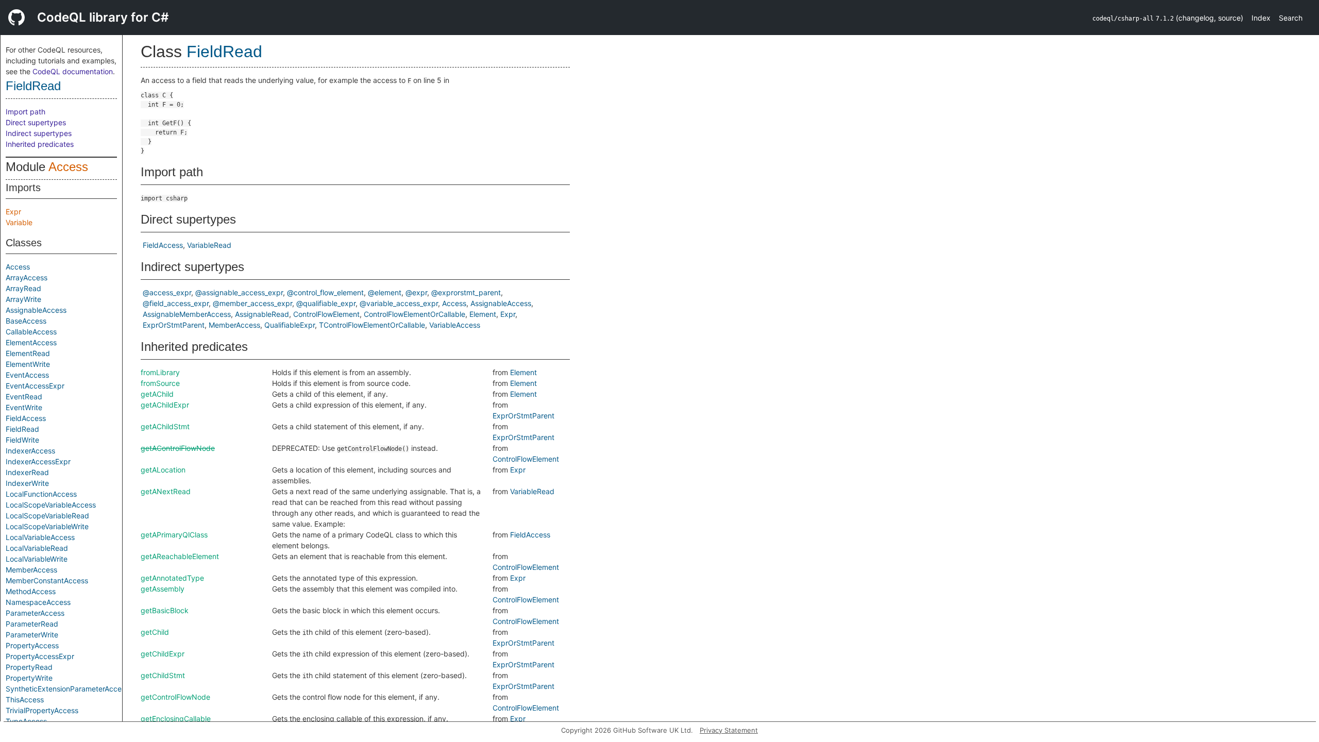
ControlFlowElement (326, 314)
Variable (19, 222)
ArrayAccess (26, 277)
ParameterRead (32, 623)
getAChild (157, 394)
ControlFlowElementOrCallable (414, 314)
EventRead (24, 396)
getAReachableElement (180, 556)
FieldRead (33, 86)
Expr (13, 211)
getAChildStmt (165, 426)
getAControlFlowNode (178, 448)
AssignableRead (262, 314)
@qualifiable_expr (326, 303)
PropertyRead (29, 667)
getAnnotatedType (172, 578)
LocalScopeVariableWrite (47, 526)
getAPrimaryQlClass (174, 534)
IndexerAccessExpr (38, 461)
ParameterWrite (32, 634)
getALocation (163, 469)
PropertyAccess (32, 645)
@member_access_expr (252, 303)
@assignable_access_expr (239, 292)
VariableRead (209, 245)
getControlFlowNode (175, 697)
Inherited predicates (40, 144)
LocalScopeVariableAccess (51, 504)
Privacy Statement (729, 730)
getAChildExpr (165, 404)
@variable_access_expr (399, 303)
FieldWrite (22, 439)
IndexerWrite (27, 483)
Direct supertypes (36, 122)
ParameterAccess (35, 613)
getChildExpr (162, 653)
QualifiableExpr (289, 325)
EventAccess (27, 374)
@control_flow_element (325, 292)
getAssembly (162, 588)
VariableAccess (454, 325)
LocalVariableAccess (40, 537)
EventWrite (24, 407)
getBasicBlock (165, 610)
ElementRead (28, 353)
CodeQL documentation (72, 71)
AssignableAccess (36, 310)
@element (384, 292)
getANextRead (166, 491)
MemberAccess (31, 569)
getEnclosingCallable (176, 718)
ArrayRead (23, 288)
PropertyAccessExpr (40, 656)
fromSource (160, 383)
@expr (416, 292)
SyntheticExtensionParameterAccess (67, 688)
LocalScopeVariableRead (47, 515)
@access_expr (167, 292)
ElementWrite (28, 364)
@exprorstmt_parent (466, 292)
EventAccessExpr (35, 385)
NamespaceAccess (38, 602)
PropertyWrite (29, 677)
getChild (155, 632)
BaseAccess (26, 320)
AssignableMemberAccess (187, 314)
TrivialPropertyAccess (42, 710)
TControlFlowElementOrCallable (372, 325)
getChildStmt (163, 675)
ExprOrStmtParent (174, 325)
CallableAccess (31, 331)
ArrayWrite (23, 299)
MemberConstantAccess (47, 580)
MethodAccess (31, 591)
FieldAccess (26, 418)
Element (482, 314)
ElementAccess (31, 342)
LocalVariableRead (37, 548)
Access (68, 167)
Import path (25, 111)
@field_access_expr (176, 303)
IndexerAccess (30, 450)
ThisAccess (25, 699)
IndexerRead (27, 472)
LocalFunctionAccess (41, 494)
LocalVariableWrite (36, 558)
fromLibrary (160, 372)
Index (1261, 17)
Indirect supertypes (39, 133)
